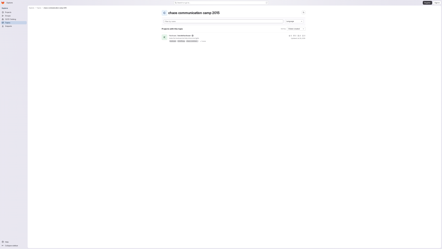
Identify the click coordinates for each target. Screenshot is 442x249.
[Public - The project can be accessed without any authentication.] (192, 36)
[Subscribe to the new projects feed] (303, 12)
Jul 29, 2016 (301, 38)
